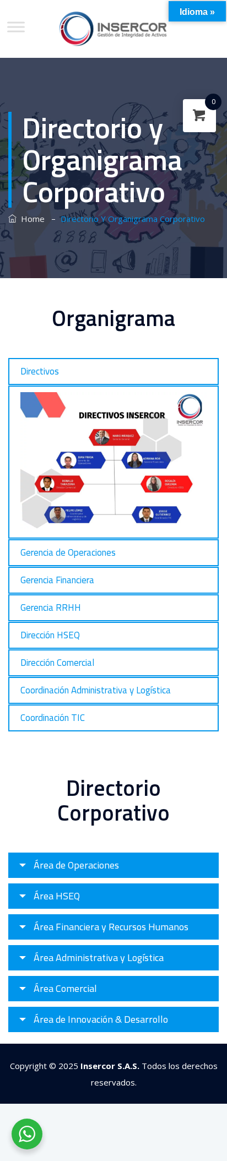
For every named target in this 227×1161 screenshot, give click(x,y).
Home (31, 218)
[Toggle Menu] (16, 26)
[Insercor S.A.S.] (114, 29)
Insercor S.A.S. (109, 1065)
